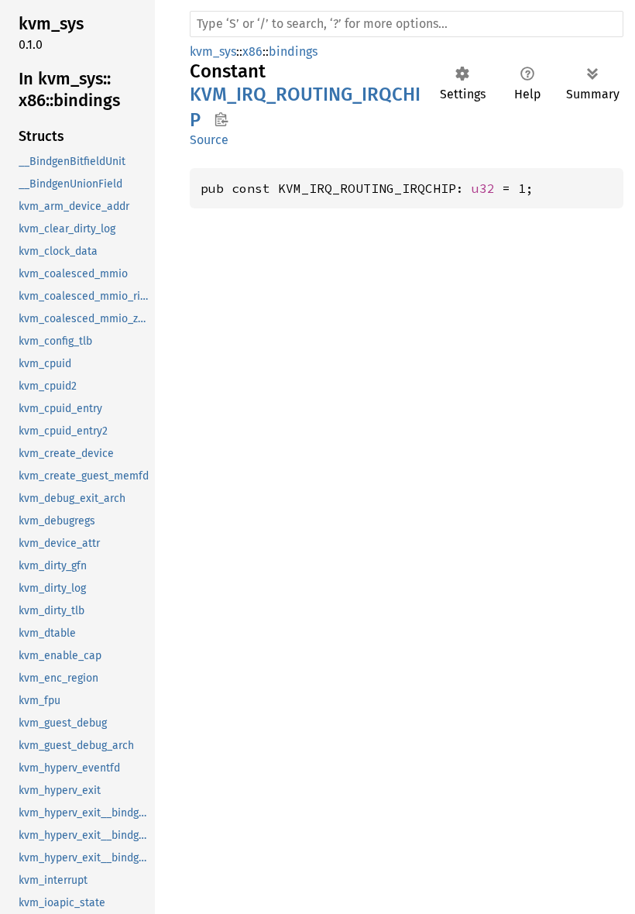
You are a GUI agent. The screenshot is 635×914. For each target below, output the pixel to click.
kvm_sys (213, 51)
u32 (483, 188)
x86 (252, 51)
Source (209, 139)
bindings (293, 51)
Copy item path (221, 119)
